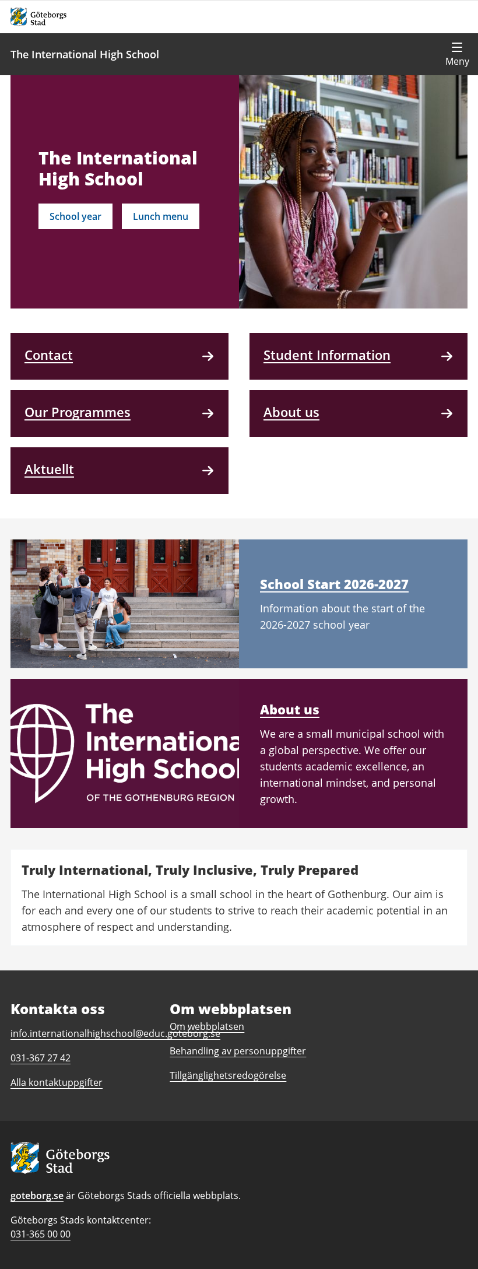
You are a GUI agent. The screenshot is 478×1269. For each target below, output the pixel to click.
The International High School (84, 54)
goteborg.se (37, 1195)
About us (289, 709)
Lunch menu (160, 216)
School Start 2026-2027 (334, 584)
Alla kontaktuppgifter (56, 1082)
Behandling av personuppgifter (238, 1050)
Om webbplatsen (207, 1026)
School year (75, 216)
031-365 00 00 (40, 1234)
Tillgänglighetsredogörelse (228, 1075)
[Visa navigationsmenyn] (457, 54)
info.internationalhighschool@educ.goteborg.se (115, 1033)
